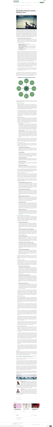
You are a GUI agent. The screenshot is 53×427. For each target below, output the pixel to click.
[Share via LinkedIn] (19, 397)
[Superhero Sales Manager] (18, 406)
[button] (22, 2)
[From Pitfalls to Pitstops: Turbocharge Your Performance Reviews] (35, 406)
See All (38, 402)
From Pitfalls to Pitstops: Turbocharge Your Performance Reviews (35, 409)
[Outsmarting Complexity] (27, 406)
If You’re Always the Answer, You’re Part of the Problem (17, 409)
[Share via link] (20, 397)
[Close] (52, 426)
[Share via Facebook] (16, 397)
